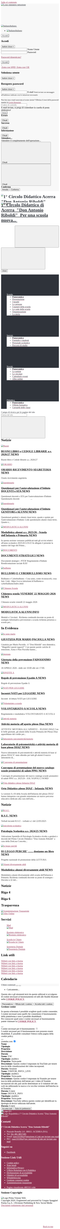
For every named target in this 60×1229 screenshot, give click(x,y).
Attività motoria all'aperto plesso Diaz (27, 724)
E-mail (30, 92)
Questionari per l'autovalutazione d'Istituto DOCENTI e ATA (25, 490)
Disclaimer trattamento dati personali (17, 1205)
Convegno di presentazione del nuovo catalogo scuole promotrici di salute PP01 (27, 769)
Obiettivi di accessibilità (17, 1175)
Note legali (11, 1165)
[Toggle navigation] (23, 258)
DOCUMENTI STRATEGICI (22, 555)
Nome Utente (33, 49)
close (4, 271)
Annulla (5, 190)
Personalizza (7, 1004)
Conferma (15, 190)
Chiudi (4, 120)
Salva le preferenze (23, 1109)
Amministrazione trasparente (19, 1183)
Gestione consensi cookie (18, 1180)
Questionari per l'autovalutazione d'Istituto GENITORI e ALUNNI (25, 510)
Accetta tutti (44, 1004)
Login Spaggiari (15, 102)
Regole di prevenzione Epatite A (23, 677)
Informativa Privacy (15, 1168)
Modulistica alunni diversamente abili (27, 869)
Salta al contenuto (9, 2)
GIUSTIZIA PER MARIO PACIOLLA (28, 639)
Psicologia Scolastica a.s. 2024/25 (24, 831)
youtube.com (7, 1041)
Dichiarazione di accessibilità (19, 1173)
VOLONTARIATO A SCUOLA (23, 708)
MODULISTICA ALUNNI (20, 612)
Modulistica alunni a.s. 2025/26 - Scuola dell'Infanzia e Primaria (24, 534)
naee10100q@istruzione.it (36, 1136)
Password (31, 52)
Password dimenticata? (11, 57)
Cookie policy (13, 1163)
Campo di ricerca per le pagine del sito (18, 412)
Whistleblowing (14, 1178)
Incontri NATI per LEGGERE (23, 693)
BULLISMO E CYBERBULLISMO (26, 573)
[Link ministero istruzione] (13, 5)
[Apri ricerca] (37, 237)
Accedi (5, 36)
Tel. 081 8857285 (18, 1134)
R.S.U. (9, 815)
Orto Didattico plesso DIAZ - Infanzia (27, 788)
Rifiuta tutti (23, 1004)
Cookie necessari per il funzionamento (18, 1029)
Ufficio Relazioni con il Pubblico (21, 1170)
